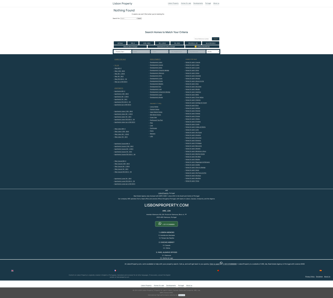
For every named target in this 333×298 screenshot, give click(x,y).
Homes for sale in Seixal (192, 170)
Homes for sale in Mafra (192, 94)
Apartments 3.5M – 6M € (121, 94)
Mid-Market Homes (155, 114)
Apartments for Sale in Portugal (166, 46)
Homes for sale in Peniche (193, 111)
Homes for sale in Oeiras (192, 73)
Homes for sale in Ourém (192, 124)
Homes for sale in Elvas (192, 105)
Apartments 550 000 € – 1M (122, 102)
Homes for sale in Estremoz (193, 140)
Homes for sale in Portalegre (194, 143)
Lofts (151, 136)
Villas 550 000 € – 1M (120, 79)
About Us (327, 276)
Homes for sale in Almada (193, 78)
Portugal (208, 3)
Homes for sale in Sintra (192, 70)
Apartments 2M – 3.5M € (121, 96)
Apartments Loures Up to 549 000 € (124, 184)
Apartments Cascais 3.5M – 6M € (123, 146)
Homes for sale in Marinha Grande (195, 154)
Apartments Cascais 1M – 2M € (123, 151)
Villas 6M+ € (117, 68)
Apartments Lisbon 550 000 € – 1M (124, 119)
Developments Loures (156, 78)
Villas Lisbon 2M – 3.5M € (121, 134)
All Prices (120, 43)
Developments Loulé (156, 89)
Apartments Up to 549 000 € (122, 104)
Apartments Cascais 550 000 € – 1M (124, 154)
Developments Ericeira (156, 81)
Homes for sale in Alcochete (193, 86)
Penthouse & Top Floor (156, 120)
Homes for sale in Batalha (193, 159)
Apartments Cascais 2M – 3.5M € (123, 149)
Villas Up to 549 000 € (120, 81)
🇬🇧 (12, 270)
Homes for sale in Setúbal (193, 108)
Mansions (152, 133)
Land (151, 125)
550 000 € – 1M (192, 43)
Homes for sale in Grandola (193, 76)
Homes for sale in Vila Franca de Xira (196, 173)
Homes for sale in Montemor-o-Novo (196, 151)
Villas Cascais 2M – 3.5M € (122, 166)
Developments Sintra (156, 76)
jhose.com (182, 295)
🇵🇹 (218, 270)
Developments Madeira (156, 84)
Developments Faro (155, 86)
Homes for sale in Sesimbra (193, 92)
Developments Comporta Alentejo (159, 70)
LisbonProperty (163, 193)
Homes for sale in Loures (192, 67)
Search (216, 39)
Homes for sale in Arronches (193, 138)
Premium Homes (154, 109)
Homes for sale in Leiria (192, 129)
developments (155, 59)
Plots (151, 123)
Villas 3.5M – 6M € (119, 71)
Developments (198, 3)
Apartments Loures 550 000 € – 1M (124, 181)
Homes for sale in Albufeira (193, 178)
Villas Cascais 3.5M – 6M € (122, 163)
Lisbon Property (122, 3)
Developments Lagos (156, 94)
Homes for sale (186, 3)
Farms (151, 131)
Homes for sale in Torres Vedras (194, 97)
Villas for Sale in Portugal (130, 46)
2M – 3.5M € (162, 43)
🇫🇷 (115, 270)
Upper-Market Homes (156, 112)
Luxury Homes (154, 106)
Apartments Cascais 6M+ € (122, 143)
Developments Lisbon (156, 62)
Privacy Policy (310, 276)
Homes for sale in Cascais (193, 62)
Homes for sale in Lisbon (192, 65)
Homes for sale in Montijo (193, 89)
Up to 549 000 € (210, 43)
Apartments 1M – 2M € (120, 99)
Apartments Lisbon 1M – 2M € (122, 117)
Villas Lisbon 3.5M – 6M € (121, 131)
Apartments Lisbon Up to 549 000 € (124, 122)
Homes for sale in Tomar (192, 181)
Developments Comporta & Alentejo (160, 92)
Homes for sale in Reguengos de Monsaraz (198, 162)
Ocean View (153, 117)
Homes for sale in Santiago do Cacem (196, 103)
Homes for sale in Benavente (194, 146)
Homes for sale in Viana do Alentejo (195, 167)
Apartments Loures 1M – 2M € (122, 178)
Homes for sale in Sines (192, 84)
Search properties (203, 46)
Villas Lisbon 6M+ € (119, 129)
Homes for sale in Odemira (193, 100)
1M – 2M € (177, 43)
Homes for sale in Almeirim (193, 148)
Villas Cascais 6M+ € (120, 161)
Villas (116, 65)
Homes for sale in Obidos (193, 119)
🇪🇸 (321, 270)
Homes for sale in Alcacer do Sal (195, 81)
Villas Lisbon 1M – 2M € (121, 137)
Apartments (118, 88)
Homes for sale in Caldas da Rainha (196, 127)
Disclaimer (319, 276)
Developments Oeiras (156, 67)
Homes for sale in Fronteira (193, 121)
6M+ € (133, 43)
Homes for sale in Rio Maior (193, 156)
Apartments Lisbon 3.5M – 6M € (123, 111)
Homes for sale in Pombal (193, 116)
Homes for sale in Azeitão (193, 165)
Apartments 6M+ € (119, 91)
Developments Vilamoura (157, 73)
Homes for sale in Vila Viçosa (194, 132)
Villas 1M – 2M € (118, 76)
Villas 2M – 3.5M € (119, 73)
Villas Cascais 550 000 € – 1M (123, 172)
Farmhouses (153, 128)
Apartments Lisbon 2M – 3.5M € (123, 114)
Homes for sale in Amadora (193, 135)
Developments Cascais (156, 65)
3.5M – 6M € (146, 43)
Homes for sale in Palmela (193, 113)
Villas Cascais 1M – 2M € (121, 169)
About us (216, 3)
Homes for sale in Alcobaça (193, 175)
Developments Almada (156, 97)
